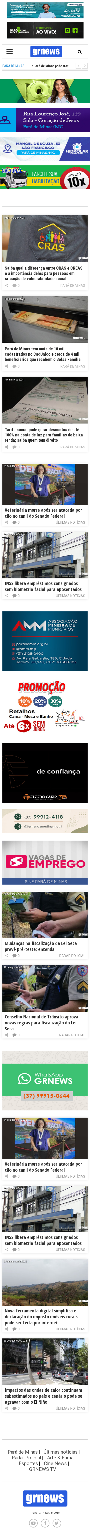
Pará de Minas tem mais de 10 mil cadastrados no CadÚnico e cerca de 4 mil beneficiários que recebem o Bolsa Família (43, 354)
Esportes (28, 1463)
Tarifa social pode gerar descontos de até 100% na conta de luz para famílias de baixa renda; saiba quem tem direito (44, 435)
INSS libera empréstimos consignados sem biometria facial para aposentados (43, 586)
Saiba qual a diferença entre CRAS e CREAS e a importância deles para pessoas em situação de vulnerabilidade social (44, 273)
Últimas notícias (70, 522)
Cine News (55, 1463)
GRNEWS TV (42, 1469)
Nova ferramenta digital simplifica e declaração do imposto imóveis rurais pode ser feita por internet (41, 1316)
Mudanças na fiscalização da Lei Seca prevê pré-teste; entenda (41, 946)
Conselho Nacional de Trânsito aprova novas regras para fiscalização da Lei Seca (41, 1022)
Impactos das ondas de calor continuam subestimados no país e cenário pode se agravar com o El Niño (43, 1396)
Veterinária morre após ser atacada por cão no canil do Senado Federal (43, 513)
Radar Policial (72, 956)
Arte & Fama (60, 1458)
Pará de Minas (72, 286)
